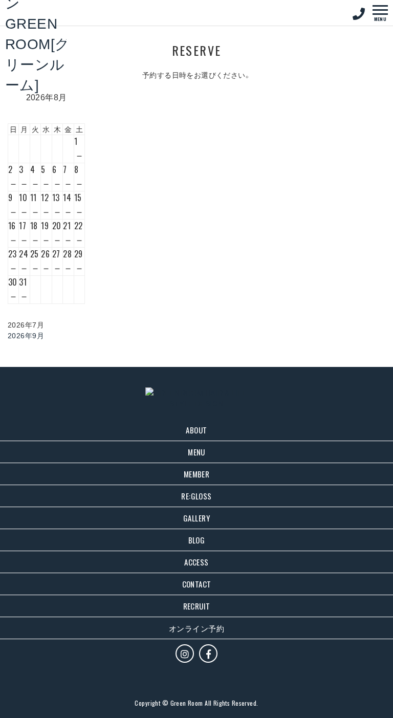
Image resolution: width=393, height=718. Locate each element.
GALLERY (196, 518)
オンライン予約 (196, 628)
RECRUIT (196, 606)
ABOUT (196, 430)
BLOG (196, 540)
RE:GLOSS (196, 496)
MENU (196, 452)
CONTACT (196, 584)
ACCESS (196, 562)
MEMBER (197, 474)
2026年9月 (26, 335)
